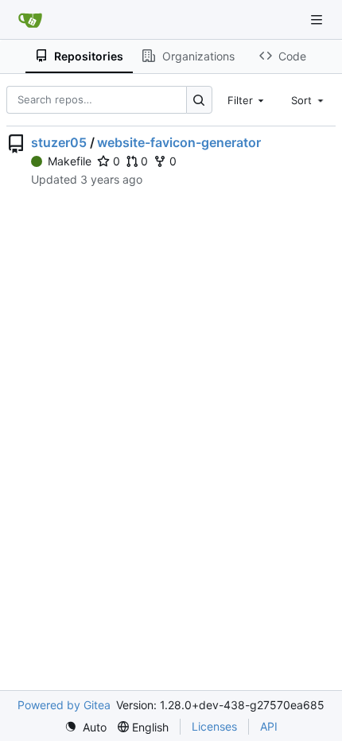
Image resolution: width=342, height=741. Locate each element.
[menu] (85, 727)
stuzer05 (59, 142)
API (269, 726)
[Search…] (199, 100)
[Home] (30, 20)
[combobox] (247, 99)
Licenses (214, 726)
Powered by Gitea (64, 705)
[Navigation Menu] (318, 19)
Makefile (69, 161)
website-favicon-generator (179, 142)
